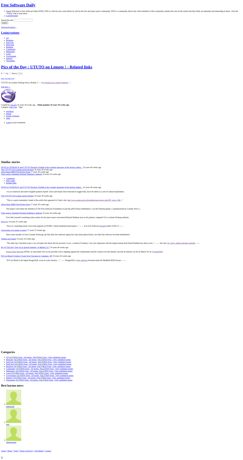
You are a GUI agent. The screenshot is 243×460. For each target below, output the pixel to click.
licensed (102, 226)
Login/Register (12, 16)
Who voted (10, 181)
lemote (8, 114)
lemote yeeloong (12, 116)
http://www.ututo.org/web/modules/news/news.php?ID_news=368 (93, 200)
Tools (16, 451)
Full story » (5, 87)
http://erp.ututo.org (7, 78)
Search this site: (7, 20)
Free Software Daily (18, 5)
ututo (8, 118)
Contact (48, 451)
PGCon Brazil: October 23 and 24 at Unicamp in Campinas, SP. (26, 256)
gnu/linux (10, 111)
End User (13, 107)
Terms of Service (26, 451)
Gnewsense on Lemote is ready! (14, 230)
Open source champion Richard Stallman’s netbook (21, 174)
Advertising (39, 451)
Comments (10, 178)
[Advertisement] (20, 141)
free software (82, 260)
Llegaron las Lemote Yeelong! (56, 83)
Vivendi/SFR (157, 252)
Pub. (34, 357)
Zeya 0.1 (4, 222)
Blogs (9, 451)
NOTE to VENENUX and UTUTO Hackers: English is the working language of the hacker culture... (41, 167)
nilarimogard (11, 442)
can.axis (13, 105)
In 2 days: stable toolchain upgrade (181, 243)
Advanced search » (8, 27)
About (8, 11)
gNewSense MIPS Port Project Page (15, 172)
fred (7, 424)
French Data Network (15, 252)
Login (8, 122)
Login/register (10, 32)
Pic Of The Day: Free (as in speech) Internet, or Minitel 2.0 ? (25, 247)
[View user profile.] (8, 103)
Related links (11, 183)
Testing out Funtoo (8, 239)
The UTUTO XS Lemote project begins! (17, 170)
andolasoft (10, 406)
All (10, 357)
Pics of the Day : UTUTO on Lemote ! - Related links (46, 67)
